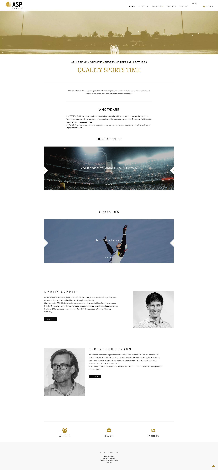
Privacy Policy (113, 452)
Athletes (144, 7)
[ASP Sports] (14, 5)
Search (209, 7)
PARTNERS (153, 436)
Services (157, 7)
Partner (171, 7)
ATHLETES (64, 436)
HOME (132, 7)
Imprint (102, 452)
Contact (184, 7)
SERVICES (109, 436)
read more (50, 319)
